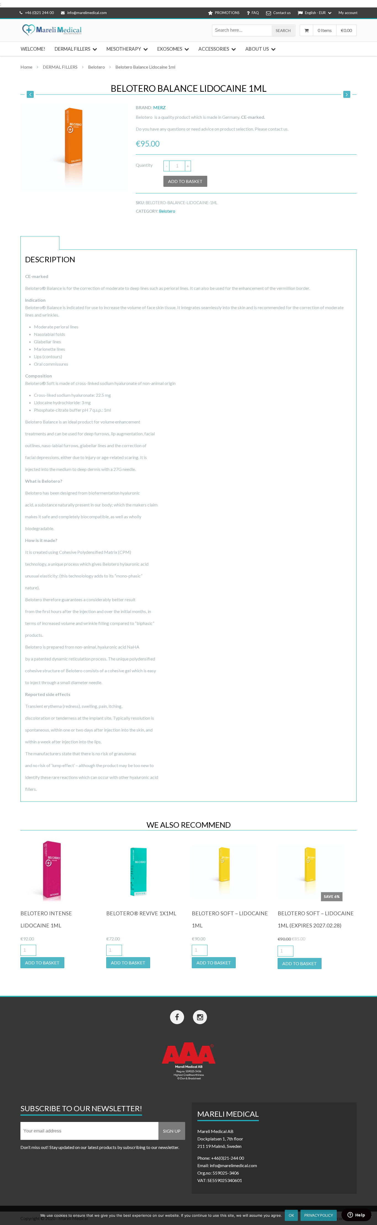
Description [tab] (40, 242)
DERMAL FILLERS (60, 66)
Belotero (96, 66)
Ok (291, 1215)
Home (26, 66)
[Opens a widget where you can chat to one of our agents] (356, 1215)
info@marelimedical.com (87, 12)
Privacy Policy (318, 1215)
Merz (159, 107)
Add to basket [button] (42, 962)
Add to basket (185, 181)
